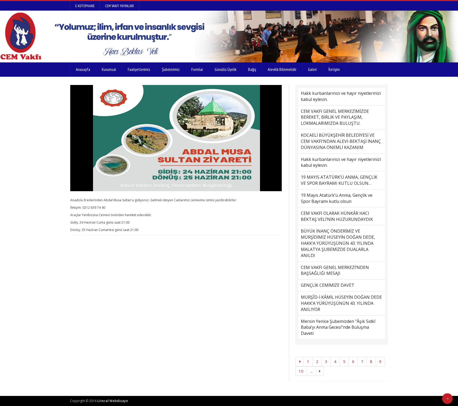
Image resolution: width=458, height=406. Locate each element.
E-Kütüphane (85, 5)
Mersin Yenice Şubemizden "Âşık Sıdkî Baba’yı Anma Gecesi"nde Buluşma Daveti (338, 327)
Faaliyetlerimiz (139, 69)
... (311, 371)
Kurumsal (109, 69)
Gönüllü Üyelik (225, 69)
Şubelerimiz (171, 69)
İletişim (334, 69)
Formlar (197, 69)
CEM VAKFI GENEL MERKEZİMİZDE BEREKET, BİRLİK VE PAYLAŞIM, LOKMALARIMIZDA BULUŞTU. (335, 117)
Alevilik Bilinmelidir (282, 69)
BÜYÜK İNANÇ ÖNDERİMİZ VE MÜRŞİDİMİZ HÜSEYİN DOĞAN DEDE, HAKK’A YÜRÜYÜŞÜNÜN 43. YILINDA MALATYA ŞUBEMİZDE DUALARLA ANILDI (338, 243)
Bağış (252, 69)
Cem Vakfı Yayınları (119, 5)
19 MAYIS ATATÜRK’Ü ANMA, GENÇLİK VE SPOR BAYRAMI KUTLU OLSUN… (339, 180)
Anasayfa (83, 69)
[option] (176, 138)
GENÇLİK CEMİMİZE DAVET (327, 285)
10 (301, 371)
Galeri (312, 69)
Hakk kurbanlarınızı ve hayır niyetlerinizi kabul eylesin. (341, 96)
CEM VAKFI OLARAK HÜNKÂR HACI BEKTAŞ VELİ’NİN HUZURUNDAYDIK (337, 216)
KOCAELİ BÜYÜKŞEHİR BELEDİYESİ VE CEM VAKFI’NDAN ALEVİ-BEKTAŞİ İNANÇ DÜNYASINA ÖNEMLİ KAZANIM (341, 141)
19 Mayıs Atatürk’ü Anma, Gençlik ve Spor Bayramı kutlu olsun (336, 198)
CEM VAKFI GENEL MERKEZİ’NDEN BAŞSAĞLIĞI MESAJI (335, 270)
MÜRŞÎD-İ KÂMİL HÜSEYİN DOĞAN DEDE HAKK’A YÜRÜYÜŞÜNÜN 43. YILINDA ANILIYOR (341, 303)
